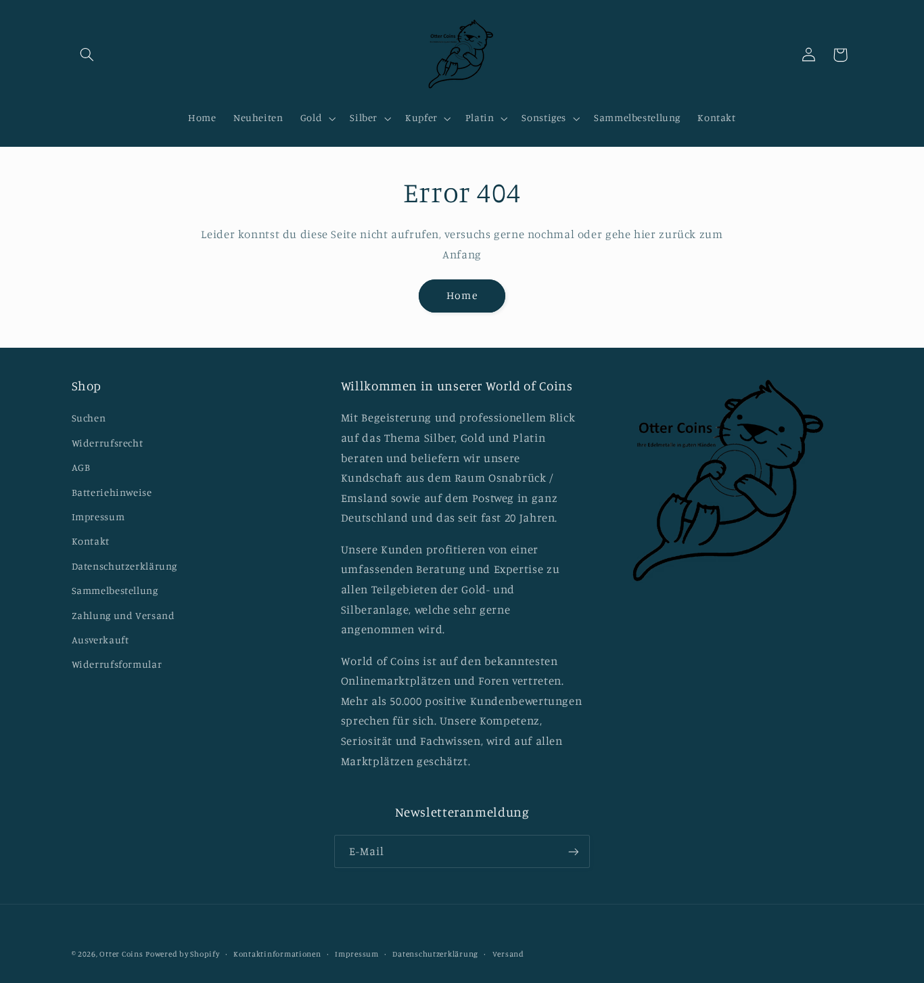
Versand (508, 954)
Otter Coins (121, 954)
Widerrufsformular (117, 664)
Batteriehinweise (112, 492)
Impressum (98, 516)
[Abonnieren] (573, 851)
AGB (81, 467)
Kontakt (91, 541)
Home (461, 295)
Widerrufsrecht (107, 443)
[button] (87, 54)
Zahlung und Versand (123, 615)
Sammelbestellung (115, 590)
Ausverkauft (100, 639)
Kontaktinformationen (277, 954)
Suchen (89, 418)
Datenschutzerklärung (125, 566)
